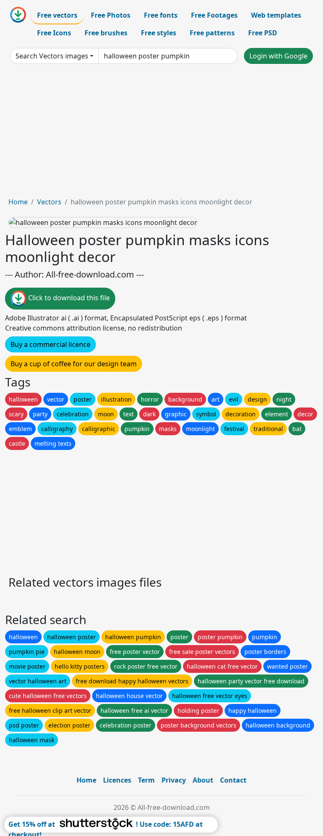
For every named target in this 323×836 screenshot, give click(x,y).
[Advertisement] (161, 134)
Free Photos (110, 15)
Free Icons (54, 32)
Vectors (49, 201)
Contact (233, 780)
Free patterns (212, 32)
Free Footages (214, 15)
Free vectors (57, 15)
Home (18, 201)
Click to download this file (68, 298)
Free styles (158, 32)
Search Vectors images (52, 56)
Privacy (174, 780)
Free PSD (262, 32)
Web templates (276, 15)
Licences (117, 780)
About (203, 780)
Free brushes (106, 32)
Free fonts (160, 15)
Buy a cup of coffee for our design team (74, 363)
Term (146, 780)
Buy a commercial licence (50, 344)
